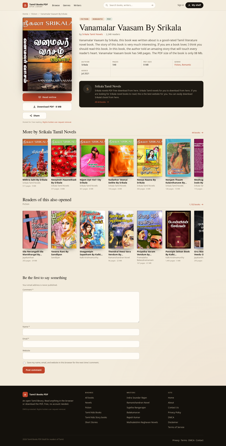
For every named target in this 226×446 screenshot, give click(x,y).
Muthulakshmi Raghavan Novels (142, 422)
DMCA (171, 417)
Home (25, 14)
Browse (56, 5)
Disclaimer (173, 422)
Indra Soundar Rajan (137, 397)
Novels (88, 402)
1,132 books (194, 204)
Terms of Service (176, 427)
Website (26, 351)
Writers (77, 5)
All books (89, 397)
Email (26, 339)
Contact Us (173, 407)
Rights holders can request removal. (57, 122)
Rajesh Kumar (133, 417)
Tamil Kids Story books (96, 417)
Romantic (98, 19)
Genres (66, 5)
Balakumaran (133, 412)
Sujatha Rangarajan (136, 407)
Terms (184, 440)
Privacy (175, 440)
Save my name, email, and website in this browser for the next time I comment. (63, 363)
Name (26, 327)
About (171, 402)
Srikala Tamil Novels (92, 34)
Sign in (181, 5)
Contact (199, 440)
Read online (49, 97)
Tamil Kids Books (93, 412)
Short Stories (91, 422)
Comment (28, 290)
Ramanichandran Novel (138, 402)
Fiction (34, 14)
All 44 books (100, 102)
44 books (196, 132)
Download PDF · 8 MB (49, 106)
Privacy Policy (174, 412)
